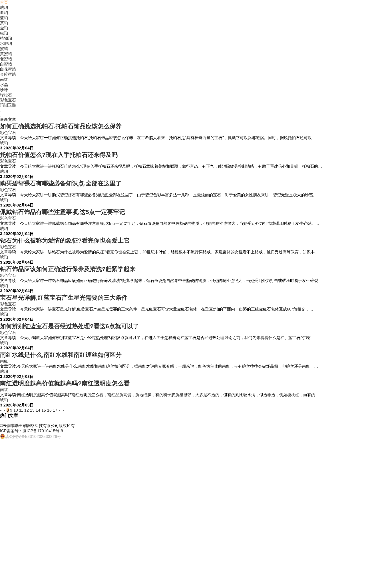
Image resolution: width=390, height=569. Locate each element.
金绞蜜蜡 (8, 74)
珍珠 (4, 89)
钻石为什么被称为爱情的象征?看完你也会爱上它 (65, 240)
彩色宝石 (8, 100)
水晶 (4, 84)
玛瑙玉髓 (8, 105)
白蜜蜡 (6, 64)
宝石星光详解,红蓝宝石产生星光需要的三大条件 (64, 297)
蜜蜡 (4, 48)
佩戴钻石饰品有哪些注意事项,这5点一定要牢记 (62, 212)
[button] (0, 111)
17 (55, 410)
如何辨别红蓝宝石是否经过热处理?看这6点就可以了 (69, 326)
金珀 (4, 28)
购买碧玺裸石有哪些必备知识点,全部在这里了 (61, 183)
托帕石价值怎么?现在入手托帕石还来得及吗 (59, 154)
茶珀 (4, 23)
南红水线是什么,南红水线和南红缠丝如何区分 (61, 354)
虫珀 (4, 33)
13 (32, 410)
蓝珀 (4, 17)
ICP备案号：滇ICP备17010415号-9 (31, 430)
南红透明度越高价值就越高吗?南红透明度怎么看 (65, 383)
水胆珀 (6, 43)
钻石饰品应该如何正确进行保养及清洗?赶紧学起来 (68, 269)
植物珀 (6, 38)
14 (38, 410)
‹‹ (1, 410)
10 (15, 410)
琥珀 (4, 7)
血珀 (4, 12)
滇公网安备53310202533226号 (33, 436)
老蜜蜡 (6, 59)
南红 (4, 79)
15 (43, 410)
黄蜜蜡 (6, 53)
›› (62, 410)
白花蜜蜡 (8, 69)
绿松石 (6, 95)
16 (49, 410)
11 (21, 410)
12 (26, 410)
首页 (4, 2)
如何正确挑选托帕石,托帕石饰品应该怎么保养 (61, 126)
